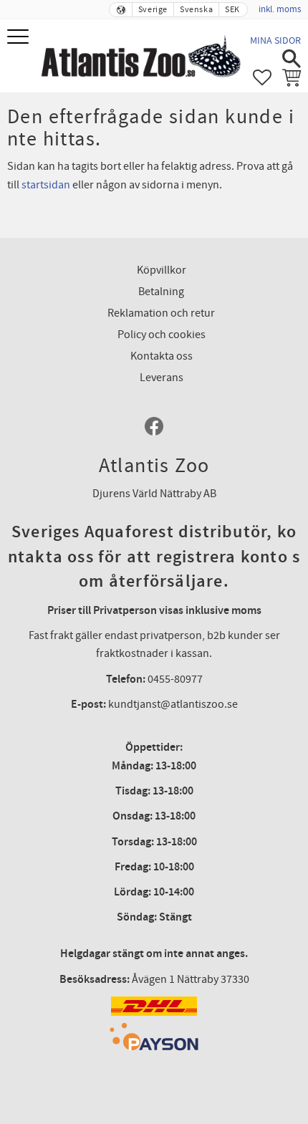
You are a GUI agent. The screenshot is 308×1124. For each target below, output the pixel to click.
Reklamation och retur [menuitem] (161, 313)
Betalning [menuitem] (161, 291)
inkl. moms (280, 9)
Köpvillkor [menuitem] (161, 270)
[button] (19, 37)
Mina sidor (275, 40)
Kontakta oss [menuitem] (161, 356)
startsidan (45, 185)
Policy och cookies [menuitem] (161, 334)
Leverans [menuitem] (161, 377)
